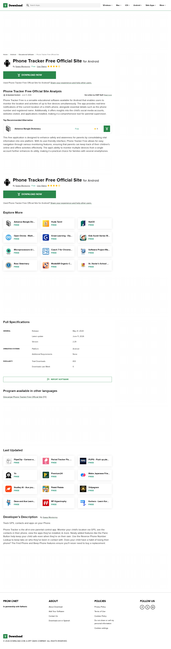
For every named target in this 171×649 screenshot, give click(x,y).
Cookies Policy (100, 616)
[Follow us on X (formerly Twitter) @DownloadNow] (147, 607)
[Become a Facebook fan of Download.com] (142, 607)
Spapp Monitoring (50, 517)
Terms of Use (99, 611)
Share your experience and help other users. (71, 82)
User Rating (42, 66)
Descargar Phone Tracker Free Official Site (22, 397)
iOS (126, 5)
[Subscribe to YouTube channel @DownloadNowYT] (153, 607)
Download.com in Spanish (59, 621)
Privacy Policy (100, 607)
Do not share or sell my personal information (104, 622)
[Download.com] (12, 5)
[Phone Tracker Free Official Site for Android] (7, 63)
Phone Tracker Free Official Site (56, 61)
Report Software (60, 379)
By (21, 66)
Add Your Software (56, 611)
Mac (118, 5)
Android (136, 5)
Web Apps (150, 5)
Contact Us (53, 616)
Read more (108, 95)
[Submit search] (28, 5)
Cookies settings (101, 628)
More (162, 5)
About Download (56, 607)
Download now (32, 75)
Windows (107, 5)
